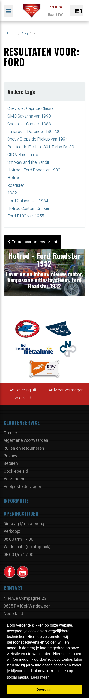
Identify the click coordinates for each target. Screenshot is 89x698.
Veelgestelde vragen (23, 486)
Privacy (10, 455)
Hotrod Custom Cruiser (28, 208)
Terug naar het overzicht (34, 241)
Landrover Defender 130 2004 (35, 131)
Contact (11, 432)
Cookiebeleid (16, 471)
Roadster (15, 185)
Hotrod (13, 177)
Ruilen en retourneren (24, 448)
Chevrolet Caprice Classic (31, 108)
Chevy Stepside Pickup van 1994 (37, 139)
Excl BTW (55, 15)
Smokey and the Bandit (28, 162)
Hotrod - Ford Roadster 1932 (33, 169)
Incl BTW (55, 7)
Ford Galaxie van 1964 (27, 200)
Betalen (11, 463)
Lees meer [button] (40, 677)
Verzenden (14, 478)
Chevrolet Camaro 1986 (29, 123)
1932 (12, 192)
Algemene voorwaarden (26, 440)
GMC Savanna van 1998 (29, 115)
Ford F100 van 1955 (25, 215)
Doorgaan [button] (44, 689)
